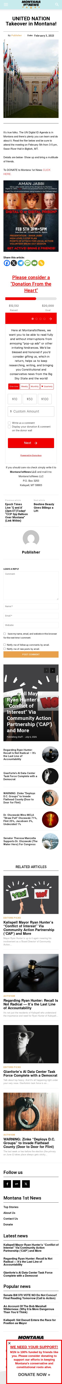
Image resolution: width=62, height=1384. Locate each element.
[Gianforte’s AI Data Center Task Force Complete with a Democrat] (50, 776)
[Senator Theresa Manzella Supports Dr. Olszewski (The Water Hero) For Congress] (50, 841)
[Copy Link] (41, 263)
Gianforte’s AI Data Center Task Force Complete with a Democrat (20, 776)
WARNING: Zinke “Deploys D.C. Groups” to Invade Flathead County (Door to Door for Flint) (19, 798)
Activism (9, 996)
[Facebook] (7, 263)
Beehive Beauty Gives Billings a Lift (44, 507)
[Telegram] (21, 263)
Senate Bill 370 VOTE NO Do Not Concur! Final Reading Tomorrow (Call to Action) (30, 1296)
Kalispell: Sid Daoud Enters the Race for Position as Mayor (29, 1321)
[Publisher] (31, 538)
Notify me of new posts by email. (23, 648)
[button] (5, 4)
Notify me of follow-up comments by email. (28, 644)
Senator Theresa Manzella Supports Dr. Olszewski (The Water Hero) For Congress (20, 841)
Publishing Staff (15, 737)
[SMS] (27, 263)
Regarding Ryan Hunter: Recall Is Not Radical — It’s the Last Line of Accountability (19, 754)
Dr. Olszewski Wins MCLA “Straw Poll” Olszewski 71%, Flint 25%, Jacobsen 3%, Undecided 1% (20, 819)
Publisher (16, 35)
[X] (14, 263)
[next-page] (52, 670)
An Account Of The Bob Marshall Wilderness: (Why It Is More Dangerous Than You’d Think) (28, 1309)
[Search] (57, 4)
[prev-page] (46, 670)
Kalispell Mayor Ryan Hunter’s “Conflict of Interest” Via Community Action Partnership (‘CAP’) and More (29, 712)
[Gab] (16, 1184)
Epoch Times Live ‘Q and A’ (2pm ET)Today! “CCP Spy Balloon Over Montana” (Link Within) (16, 512)
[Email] (34, 263)
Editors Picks (12, 918)
